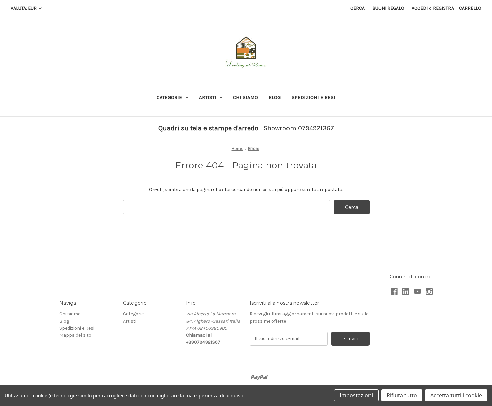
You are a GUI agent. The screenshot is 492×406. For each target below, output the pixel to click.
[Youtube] (417, 291)
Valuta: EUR (24, 8)
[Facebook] (394, 291)
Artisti (207, 97)
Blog (275, 97)
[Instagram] (429, 291)
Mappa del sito (75, 335)
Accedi (420, 8)
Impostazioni (356, 395)
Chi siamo (245, 97)
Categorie (169, 97)
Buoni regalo (388, 8)
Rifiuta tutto (402, 395)
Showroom (280, 128)
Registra (443, 8)
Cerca (357, 8)
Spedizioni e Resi (313, 97)
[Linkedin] (405, 291)
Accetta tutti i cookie (456, 395)
